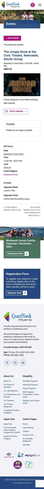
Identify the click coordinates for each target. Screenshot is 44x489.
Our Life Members (11, 391)
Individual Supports (30, 385)
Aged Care (8, 424)
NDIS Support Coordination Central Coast (31, 394)
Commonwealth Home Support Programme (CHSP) (12, 430)
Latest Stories (28, 428)
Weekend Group (11, 175)
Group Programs (29, 388)
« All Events (12, 38)
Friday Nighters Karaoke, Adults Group (12, 209)
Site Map (26, 445)
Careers (26, 431)
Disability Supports (30, 381)
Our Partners (9, 401)
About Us (7, 381)
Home (25, 424)
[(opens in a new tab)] (7, 362)
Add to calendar (16, 111)
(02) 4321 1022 (17, 355)
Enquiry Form (28, 435)
